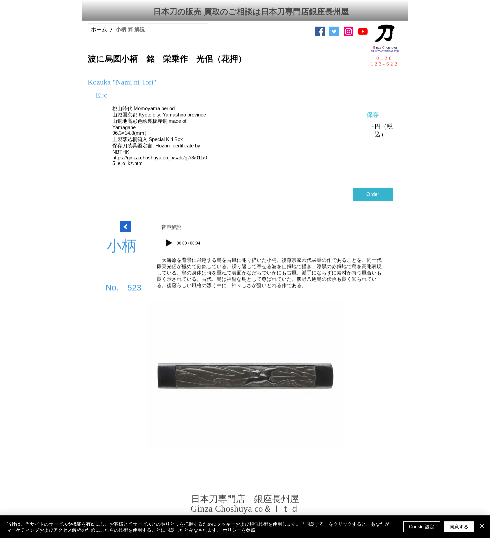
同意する (459, 526)
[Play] (169, 243)
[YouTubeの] (363, 31)
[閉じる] (482, 527)
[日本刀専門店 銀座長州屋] (334, 31)
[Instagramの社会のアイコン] (348, 31)
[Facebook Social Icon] (320, 31)
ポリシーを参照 (239, 529)
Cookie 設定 (421, 526)
